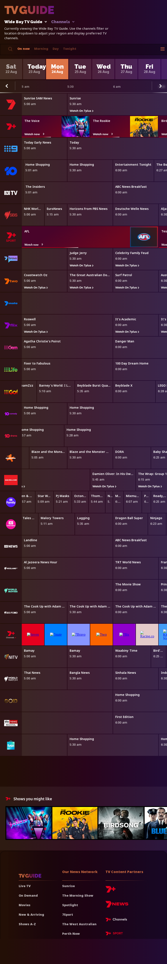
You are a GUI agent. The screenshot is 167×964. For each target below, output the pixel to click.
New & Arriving (31, 914)
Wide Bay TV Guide (23, 22)
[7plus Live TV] (117, 920)
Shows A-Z (27, 924)
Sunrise (68, 886)
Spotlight (70, 905)
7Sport (67, 914)
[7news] (116, 906)
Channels (60, 22)
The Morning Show (77, 895)
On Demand (28, 895)
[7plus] (110, 891)
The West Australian (79, 924)
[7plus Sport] (114, 934)
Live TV (25, 886)
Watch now (32, 134)
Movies (24, 905)
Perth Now (71, 934)
